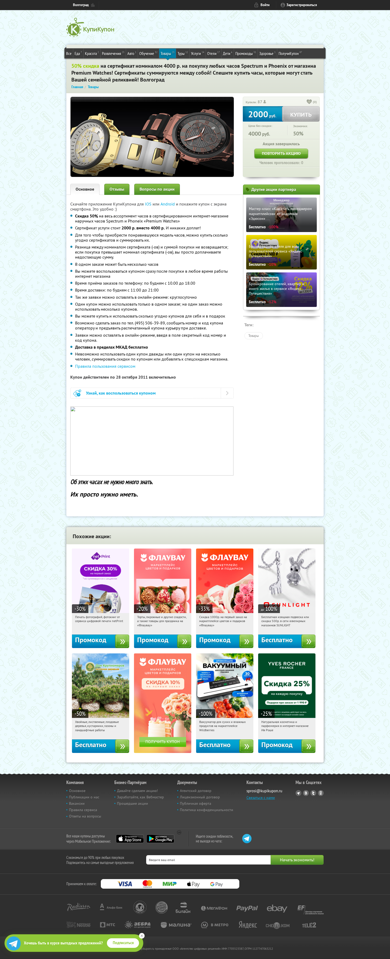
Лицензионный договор (200, 797)
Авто (131, 53)
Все (69, 53)
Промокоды (245, 53)
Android (168, 204)
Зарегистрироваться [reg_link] (302, 5)
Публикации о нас (84, 797)
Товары (168, 53)
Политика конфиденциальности (206, 809)
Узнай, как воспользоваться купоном (121, 393)
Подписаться (123, 942)
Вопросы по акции (157, 189)
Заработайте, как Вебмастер (140, 797)
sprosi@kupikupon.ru (264, 790)
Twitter (313, 793)
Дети (227, 53)
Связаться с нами (260, 797)
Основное (85, 189)
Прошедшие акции (132, 803)
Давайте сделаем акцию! (137, 790)
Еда (78, 53)
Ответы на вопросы (85, 816)
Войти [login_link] (265, 5)
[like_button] (309, 102)
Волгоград (81, 5)
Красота (92, 53)
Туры (182, 53)
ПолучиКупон (290, 53)
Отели (213, 53)
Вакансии (77, 803)
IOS (149, 204)
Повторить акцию (281, 153)
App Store (130, 838)
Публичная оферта (195, 803)
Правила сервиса (83, 809)
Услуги (197, 53)
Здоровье (267, 53)
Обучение (148, 53)
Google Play (160, 838)
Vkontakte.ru (306, 793)
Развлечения (113, 53)
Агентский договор (195, 790)
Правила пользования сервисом (105, 366)
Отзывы (117, 189)
